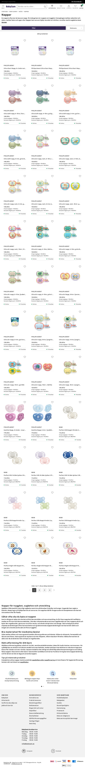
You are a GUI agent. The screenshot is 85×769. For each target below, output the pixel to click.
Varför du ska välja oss (9, 703)
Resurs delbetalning (36, 713)
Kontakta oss (34, 698)
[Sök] (45, 7)
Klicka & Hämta (62, 713)
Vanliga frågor (34, 721)
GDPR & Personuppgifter (38, 718)
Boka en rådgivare (63, 716)
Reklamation (34, 705)
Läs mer (4, 22)
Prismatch (60, 711)
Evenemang (61, 708)
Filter (34, 28)
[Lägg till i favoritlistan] (25, 40)
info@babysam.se (28, 744)
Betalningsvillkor (35, 703)
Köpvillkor (33, 711)
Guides (59, 703)
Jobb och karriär (7, 705)
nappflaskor (24, 662)
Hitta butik (5, 700)
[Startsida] (10, 7)
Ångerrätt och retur (36, 708)
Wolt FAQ (32, 724)
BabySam (5, 698)
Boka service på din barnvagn (67, 718)
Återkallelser (34, 716)
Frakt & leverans (35, 700)
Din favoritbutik (76, 2)
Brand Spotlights (63, 705)
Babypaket (61, 700)
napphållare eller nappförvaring (43, 660)
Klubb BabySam (62, 698)
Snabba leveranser (8, 2)
